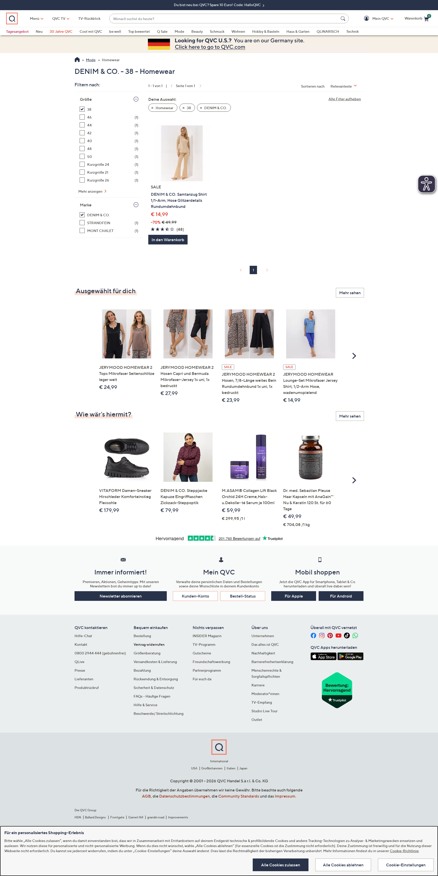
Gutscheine (202, 653)
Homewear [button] (164, 108)
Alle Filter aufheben (344, 99)
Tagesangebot (17, 31)
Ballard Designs (95, 817)
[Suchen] (344, 18)
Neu (39, 31)
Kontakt (81, 644)
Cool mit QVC (91, 31)
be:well (115, 31)
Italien (231, 768)
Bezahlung (142, 670)
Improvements (178, 817)
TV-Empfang (261, 702)
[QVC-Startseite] (77, 60)
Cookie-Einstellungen (406, 864)
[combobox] (224, 18)
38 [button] (188, 108)
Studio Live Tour (264, 711)
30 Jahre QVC (61, 31)
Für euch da (202, 679)
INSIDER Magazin (207, 636)
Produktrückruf (87, 687)
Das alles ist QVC (265, 644)
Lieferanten (84, 679)
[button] (373, 18)
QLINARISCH (328, 31)
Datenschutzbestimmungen (184, 796)
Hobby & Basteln (265, 31)
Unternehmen (262, 636)
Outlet (256, 719)
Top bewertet (139, 31)
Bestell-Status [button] (243, 596)
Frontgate (117, 817)
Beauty (197, 31)
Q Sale (162, 31)
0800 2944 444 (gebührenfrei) (100, 653)
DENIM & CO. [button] (215, 108)
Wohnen (238, 31)
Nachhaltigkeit (263, 653)
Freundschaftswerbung (211, 661)
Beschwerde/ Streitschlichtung (159, 713)
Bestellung (142, 636)
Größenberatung (147, 653)
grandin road (155, 817)
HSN (78, 817)
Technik (352, 31)
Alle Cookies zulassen (280, 864)
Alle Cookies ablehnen (343, 864)
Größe (86, 99)
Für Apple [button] (294, 596)
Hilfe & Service (145, 705)
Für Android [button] (341, 596)
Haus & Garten (297, 31)
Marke (86, 204)
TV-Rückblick (89, 18)
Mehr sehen (350, 292)
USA (194, 768)
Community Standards (238, 796)
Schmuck (217, 31)
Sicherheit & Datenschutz (154, 687)
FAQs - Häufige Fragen (152, 696)
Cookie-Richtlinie (404, 851)
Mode (179, 31)
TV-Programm (204, 644)
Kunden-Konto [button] (195, 596)
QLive (79, 661)
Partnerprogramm (207, 670)
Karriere (258, 685)
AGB (146, 796)
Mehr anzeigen (90, 191)
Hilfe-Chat (83, 636)
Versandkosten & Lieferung (155, 661)
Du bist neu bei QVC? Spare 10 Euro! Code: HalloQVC (218, 5)
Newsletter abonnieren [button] (121, 596)
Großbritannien (212, 768)
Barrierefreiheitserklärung (272, 661)
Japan (243, 768)
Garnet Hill (135, 817)
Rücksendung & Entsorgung (156, 679)
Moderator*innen (265, 693)
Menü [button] (34, 18)
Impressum (285, 796)
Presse (80, 670)
